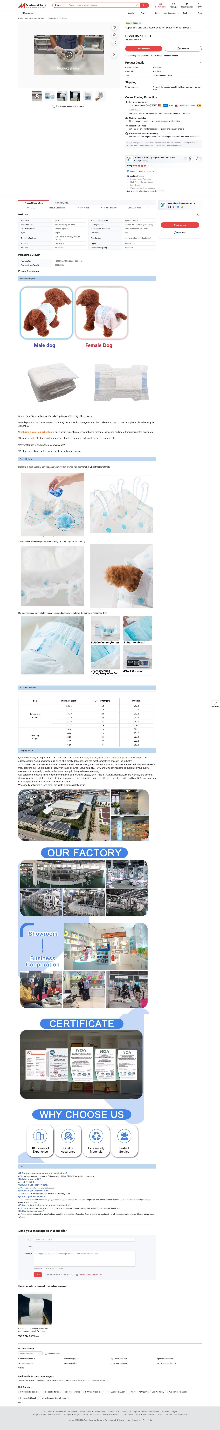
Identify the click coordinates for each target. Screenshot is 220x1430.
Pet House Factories (72, 1392)
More (20, 1402)
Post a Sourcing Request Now (89, 1275)
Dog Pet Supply (158, 1392)
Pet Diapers (63, 18)
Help (156, 13)
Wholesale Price (113, 1412)
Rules (200, 13)
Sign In (129, 191)
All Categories (27, 13)
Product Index (154, 1412)
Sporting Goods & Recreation (35, 18)
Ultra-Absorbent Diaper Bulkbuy (54, 1398)
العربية (123, 1414)
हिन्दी (144, 1414)
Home (20, 18)
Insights (174, 1412)
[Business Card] (198, 214)
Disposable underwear (164, 1358)
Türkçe (159, 1414)
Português (67, 1414)
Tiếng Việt (168, 1414)
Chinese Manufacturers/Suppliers (79, 1412)
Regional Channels (140, 1412)
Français (77, 1414)
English (50, 1414)
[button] (147, 207)
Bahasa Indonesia (180, 1414)
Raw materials (69, 1363)
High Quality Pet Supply (116, 1392)
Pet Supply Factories (93, 1392)
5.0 (170, 207)
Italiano (97, 1414)
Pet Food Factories (51, 1392)
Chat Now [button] (184, 48)
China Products (60, 1412)
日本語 (138, 1414)
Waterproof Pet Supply (178, 1392)
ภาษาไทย (151, 1414)
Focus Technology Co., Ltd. (93, 1420)
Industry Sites (126, 1412)
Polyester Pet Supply (28, 1398)
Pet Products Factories (29, 1392)
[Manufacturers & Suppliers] (32, 5)
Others (21, 1368)
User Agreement (124, 1420)
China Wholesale (99, 1412)
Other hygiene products (165, 1363)
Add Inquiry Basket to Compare (70, 106)
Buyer (143, 13)
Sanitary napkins (70, 1358)
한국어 (130, 1414)
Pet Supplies (52, 18)
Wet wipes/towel (24, 1363)
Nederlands (115, 1414)
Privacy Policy (148, 1420)
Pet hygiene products (118, 1363)
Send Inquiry (144, 48)
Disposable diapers (25, 1358)
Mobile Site (165, 1412)
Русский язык (87, 1414)
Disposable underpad (118, 1358)
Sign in (199, 6)
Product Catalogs (54, 1353)
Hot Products (47, 1412)
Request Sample (171, 55)
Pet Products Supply (139, 1392)
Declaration (136, 1420)
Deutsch (105, 1414)
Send (38, 1274)
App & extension (170, 13)
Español (58, 1414)
